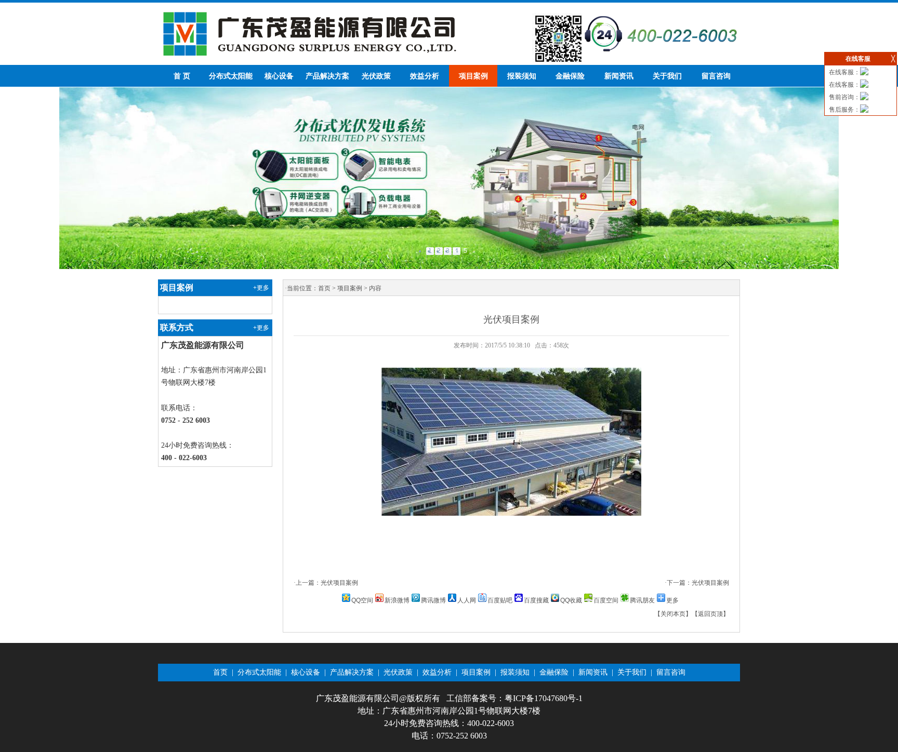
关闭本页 (673, 613)
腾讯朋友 (642, 600)
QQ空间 (362, 600)
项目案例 (473, 76)
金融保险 (570, 76)
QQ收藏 (571, 600)
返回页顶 (710, 613)
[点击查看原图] (511, 513)
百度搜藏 (536, 600)
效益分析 (424, 76)
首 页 (182, 76)
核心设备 (279, 76)
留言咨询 (716, 76)
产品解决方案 (327, 76)
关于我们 (667, 76)
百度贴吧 (499, 600)
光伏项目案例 (339, 582)
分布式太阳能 (231, 76)
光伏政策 (376, 76)
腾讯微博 (433, 600)
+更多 (261, 287)
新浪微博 (397, 600)
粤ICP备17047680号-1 (544, 698)
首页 (324, 288)
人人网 (466, 600)
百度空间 (605, 600)
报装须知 (521, 76)
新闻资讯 (618, 76)
